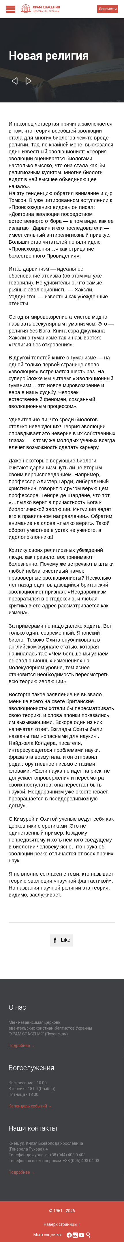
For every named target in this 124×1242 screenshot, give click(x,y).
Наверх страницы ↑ (62, 1224)
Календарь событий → (30, 1106)
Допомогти (108, 9)
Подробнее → (22, 1045)
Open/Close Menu (11, 9)
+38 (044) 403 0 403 (67, 1155)
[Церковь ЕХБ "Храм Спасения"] (58, 9)
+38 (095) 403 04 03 (81, 1160)
